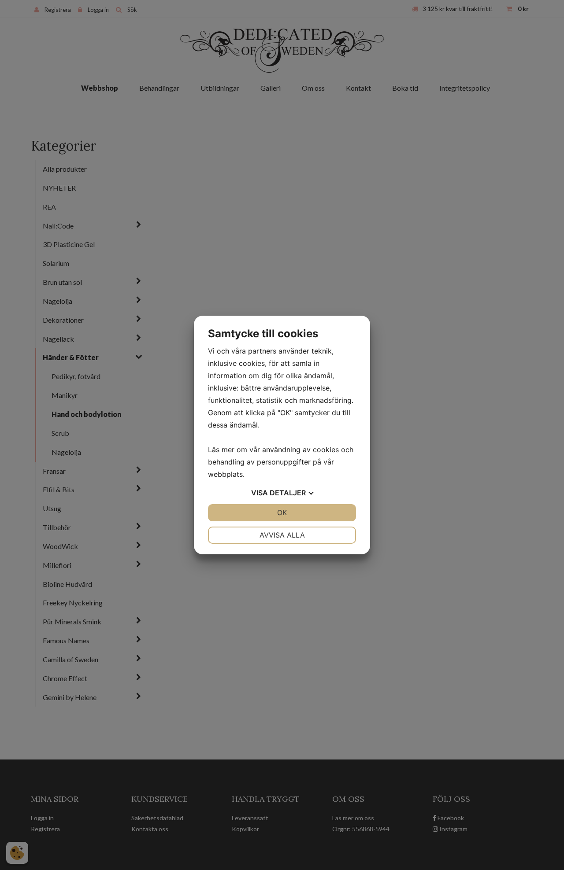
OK (282, 512)
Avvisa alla (282, 535)
